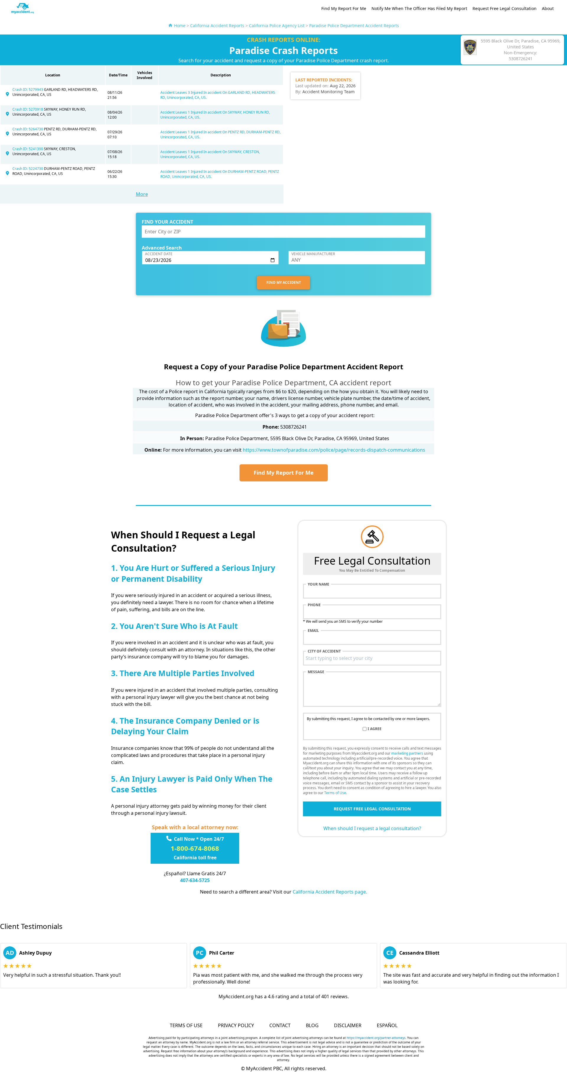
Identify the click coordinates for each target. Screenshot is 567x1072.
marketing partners (407, 753)
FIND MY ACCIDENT (283, 282)
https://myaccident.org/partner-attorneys (376, 1038)
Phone (314, 605)
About (548, 8)
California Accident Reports (217, 25)
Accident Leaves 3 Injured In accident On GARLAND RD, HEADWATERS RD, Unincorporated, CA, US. (217, 95)
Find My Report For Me (343, 8)
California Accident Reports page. (330, 892)
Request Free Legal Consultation (504, 8)
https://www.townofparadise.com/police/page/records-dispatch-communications (334, 450)
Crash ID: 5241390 (28, 148)
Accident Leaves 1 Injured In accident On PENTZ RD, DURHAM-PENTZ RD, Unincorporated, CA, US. (220, 135)
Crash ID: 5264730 (28, 129)
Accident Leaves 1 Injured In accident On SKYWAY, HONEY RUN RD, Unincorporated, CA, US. (215, 115)
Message (316, 672)
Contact (280, 1025)
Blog (312, 1025)
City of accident (324, 651)
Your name (318, 584)
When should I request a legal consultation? (372, 828)
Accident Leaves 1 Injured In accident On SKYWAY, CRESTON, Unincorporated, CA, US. (210, 154)
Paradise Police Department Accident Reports (354, 25)
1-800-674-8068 (195, 848)
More (142, 194)
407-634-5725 (195, 880)
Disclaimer (347, 1025)
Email (313, 630)
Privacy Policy (236, 1025)
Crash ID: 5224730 (28, 168)
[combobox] (372, 658)
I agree (375, 729)
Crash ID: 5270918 (28, 109)
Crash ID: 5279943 (28, 89)
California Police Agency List (276, 25)
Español (387, 1025)
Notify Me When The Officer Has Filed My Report (419, 8)
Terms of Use (335, 792)
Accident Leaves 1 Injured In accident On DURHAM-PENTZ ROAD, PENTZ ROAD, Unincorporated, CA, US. (219, 174)
